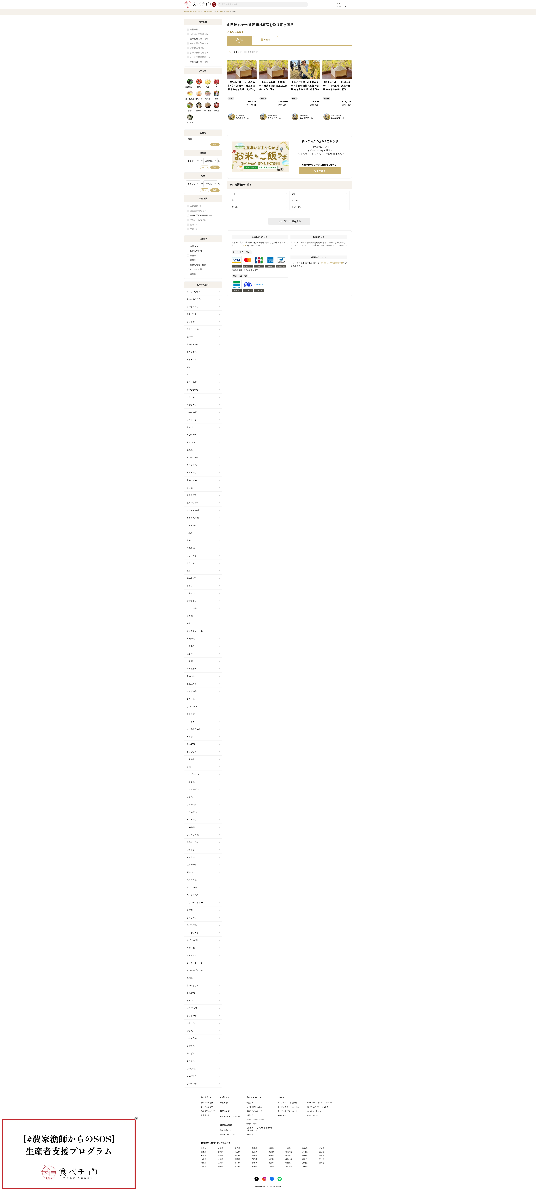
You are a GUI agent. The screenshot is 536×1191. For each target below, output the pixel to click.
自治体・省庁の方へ (228, 1134)
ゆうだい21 (192, 1008)
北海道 (203, 1148)
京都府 (220, 1159)
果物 (208, 87)
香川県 (271, 1163)
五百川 (190, 571)
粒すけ (190, 653)
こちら (243, 245)
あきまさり (192, 359)
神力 (189, 623)
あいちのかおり (194, 291)
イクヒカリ (192, 397)
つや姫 (190, 661)
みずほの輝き (193, 940)
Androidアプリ (313, 1115)
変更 (215, 145)
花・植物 (189, 122)
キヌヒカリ (192, 472)
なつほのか (192, 706)
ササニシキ (192, 608)
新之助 (190, 616)
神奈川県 (288, 1152)
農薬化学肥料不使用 (200, 215)
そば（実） (297, 207)
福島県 (305, 1148)
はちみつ (198, 99)
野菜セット (190, 87)
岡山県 (203, 1163)
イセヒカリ (192, 405)
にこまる (191, 721)
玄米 (189, 540)
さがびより (192, 586)
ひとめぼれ (192, 812)
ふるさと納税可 (198, 34)
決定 (215, 167)
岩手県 (237, 1148)
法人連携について (227, 1130)
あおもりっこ (193, 307)
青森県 (220, 1148)
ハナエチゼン (193, 789)
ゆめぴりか (192, 1076)
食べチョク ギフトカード (287, 1111)
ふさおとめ (192, 880)
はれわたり (192, 804)
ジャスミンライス (195, 631)
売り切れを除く (198, 39)
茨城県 (321, 1148)
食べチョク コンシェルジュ (288, 1107)
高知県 (305, 1163)
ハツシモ (191, 782)
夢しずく (191, 1053)
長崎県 (220, 1166)
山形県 (288, 1148)
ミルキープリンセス (196, 970)
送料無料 (195, 29)
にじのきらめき (194, 729)
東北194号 (191, 684)
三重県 (321, 1155)
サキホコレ (192, 593)
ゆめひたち (192, 1068)
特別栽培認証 (196, 251)
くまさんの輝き (194, 510)
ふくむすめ (192, 865)
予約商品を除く (198, 62)
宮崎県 (271, 1166)
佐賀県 (203, 1166)
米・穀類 (207, 111)
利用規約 (250, 1115)
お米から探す (237, 32)
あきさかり (192, 322)
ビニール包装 (196, 269)
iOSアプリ (282, 1115)
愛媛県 (288, 1163)
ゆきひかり (192, 1023)
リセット (204, 167)
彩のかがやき (193, 389)
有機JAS (194, 246)
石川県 (203, 1155)
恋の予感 (191, 548)
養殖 (193, 225)
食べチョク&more (314, 1111)
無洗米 (190, 978)
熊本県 (237, 1166)
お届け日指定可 (198, 52)
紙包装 (193, 274)
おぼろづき (192, 435)
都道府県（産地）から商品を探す (216, 1143)
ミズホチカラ (193, 933)
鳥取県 (305, 1159)
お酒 (216, 99)
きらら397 (191, 495)
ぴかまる (191, 850)
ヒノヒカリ (192, 819)
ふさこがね (192, 887)
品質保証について (208, 1111)
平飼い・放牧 (197, 220)
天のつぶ (191, 676)
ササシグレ (192, 601)
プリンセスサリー (195, 902)
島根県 (321, 1159)
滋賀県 (203, 1159)
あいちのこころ (194, 299)
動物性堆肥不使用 (198, 265)
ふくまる (191, 857)
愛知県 (305, 1155)
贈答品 (193, 255)
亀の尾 (190, 450)
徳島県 (254, 1163)
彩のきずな (192, 578)
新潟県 (305, 1152)
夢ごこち (191, 1046)
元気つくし (192, 533)
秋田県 (271, 1148)
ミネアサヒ (192, 955)
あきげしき (192, 314)
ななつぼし (192, 714)
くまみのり (192, 525)
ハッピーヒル (193, 774)
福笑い (190, 872)
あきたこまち (193, 329)
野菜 (199, 87)
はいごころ (192, 752)
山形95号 (191, 993)
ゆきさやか (192, 1016)
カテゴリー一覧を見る (289, 221)
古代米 (235, 207)
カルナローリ (193, 457)
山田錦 (190, 1000)
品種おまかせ (193, 842)
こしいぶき (192, 555)
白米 (189, 767)
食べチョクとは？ (208, 1103)
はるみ (190, 797)
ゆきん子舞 (192, 1038)
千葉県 (254, 1152)
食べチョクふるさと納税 (287, 1103)
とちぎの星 (192, 691)
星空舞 (190, 910)
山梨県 (237, 1155)
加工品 (216, 111)
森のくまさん (193, 985)
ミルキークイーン (195, 963)
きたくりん (192, 465)
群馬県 (220, 1152)
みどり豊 (191, 948)
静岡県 (288, 1155)
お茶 (190, 111)
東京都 (271, 1152)
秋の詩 (190, 337)
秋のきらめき (193, 344)
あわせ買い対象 (198, 43)
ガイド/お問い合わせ (255, 1107)
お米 (234, 194)
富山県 (321, 1152)
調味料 (199, 111)
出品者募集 (224, 1103)
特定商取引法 (252, 1124)
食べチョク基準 (207, 1107)
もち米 (295, 200)
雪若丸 (190, 1031)
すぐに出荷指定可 (199, 57)
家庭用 (193, 260)
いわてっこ (192, 420)
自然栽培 (195, 206)
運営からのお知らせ (254, 1111)
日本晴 (190, 736)
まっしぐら (192, 918)
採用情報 (250, 1135)
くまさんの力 (193, 518)
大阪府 (237, 1159)
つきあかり (192, 646)
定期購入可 (253, 52)
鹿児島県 (288, 1166)
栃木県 (203, 1152)
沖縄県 (305, 1166)
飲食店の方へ (206, 1115)
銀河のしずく (193, 503)
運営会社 (250, 1103)
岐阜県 (271, 1155)
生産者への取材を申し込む (230, 1117)
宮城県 (254, 1148)
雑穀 (294, 194)
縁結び (190, 427)
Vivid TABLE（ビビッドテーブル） (320, 1103)
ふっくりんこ (193, 895)
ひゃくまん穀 (193, 835)
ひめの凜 (191, 827)
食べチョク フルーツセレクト (318, 1107)
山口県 (237, 1163)
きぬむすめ (192, 480)
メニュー (347, 6)
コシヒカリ (192, 563)
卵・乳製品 (190, 99)
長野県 (254, 1155)
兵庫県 (254, 1159)
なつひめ (191, 699)
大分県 (254, 1166)
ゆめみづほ (192, 1083)
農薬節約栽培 (197, 211)
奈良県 (271, 1159)
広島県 (220, 1163)
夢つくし (191, 1061)
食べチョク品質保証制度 (332, 263)
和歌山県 (288, 1159)
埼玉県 (237, 1152)
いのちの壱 (192, 412)
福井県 (220, 1155)
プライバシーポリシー (255, 1119)
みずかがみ (192, 925)
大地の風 (191, 638)
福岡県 (321, 1163)
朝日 (189, 367)
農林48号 (191, 744)
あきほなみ (192, 352)
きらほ (190, 488)
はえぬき (191, 759)
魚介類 (207, 99)
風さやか (191, 442)
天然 (193, 229)
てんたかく (192, 669)
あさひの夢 (192, 382)
